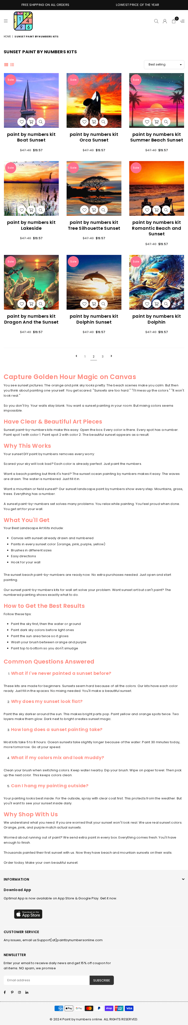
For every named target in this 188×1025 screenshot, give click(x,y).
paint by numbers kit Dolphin (156, 319)
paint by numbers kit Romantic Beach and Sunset (156, 228)
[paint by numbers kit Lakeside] (31, 188)
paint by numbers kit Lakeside (31, 225)
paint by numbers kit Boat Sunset (31, 137)
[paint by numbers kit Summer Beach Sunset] (156, 100)
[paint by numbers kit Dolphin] (156, 282)
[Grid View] (6, 64)
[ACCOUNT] (165, 21)
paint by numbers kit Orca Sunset (94, 137)
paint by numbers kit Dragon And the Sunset (31, 319)
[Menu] (5, 21)
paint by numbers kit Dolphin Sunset (94, 319)
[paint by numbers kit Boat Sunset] (31, 100)
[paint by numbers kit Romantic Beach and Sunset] (156, 188)
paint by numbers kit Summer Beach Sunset (156, 137)
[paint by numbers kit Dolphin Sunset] (94, 282)
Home (7, 36)
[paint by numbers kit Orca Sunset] (94, 100)
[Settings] (181, 21)
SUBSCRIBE (101, 980)
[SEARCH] (156, 21)
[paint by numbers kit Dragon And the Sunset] (31, 282)
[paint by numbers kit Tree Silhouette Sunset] (94, 188)
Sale (11, 80)
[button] (173, 21)
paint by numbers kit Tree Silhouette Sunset (94, 225)
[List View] (12, 64)
